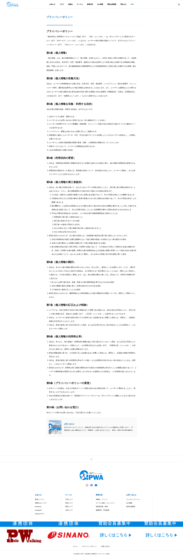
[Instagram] (87, 485)
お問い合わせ (69, 424)
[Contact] (96, 485)
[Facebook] (91, 485)
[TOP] (91, 459)
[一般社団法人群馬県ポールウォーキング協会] (12, 4)
